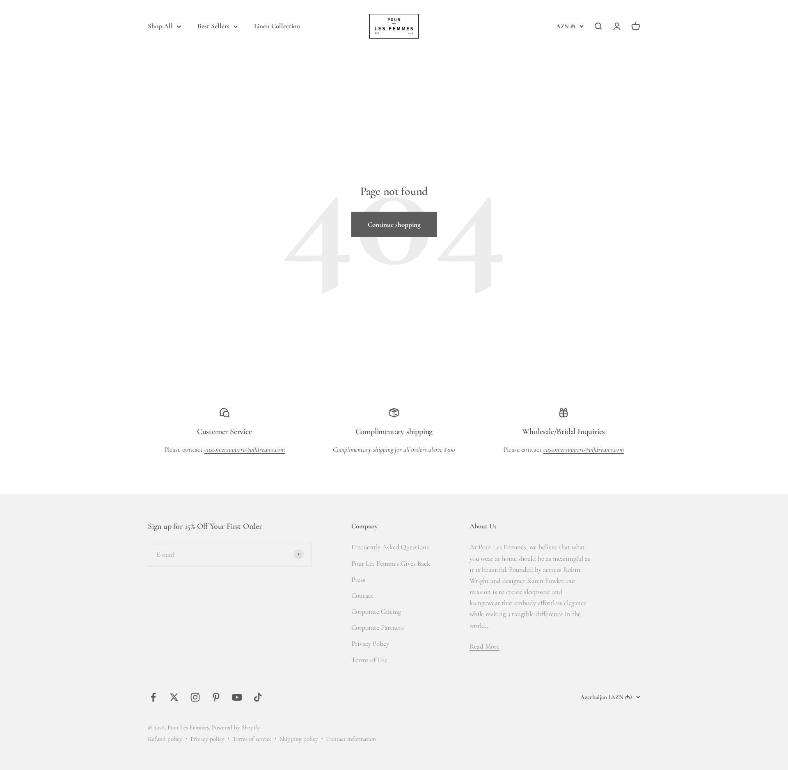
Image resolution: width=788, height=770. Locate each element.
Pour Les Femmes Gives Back (390, 563)
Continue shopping (394, 224)
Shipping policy (299, 739)
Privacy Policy (370, 643)
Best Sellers (213, 26)
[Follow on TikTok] (257, 697)
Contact (362, 595)
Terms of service (252, 739)
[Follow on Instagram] (195, 697)
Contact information (351, 739)
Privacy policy (207, 739)
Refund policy (165, 739)
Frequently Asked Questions (390, 547)
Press (358, 579)
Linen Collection (277, 26)
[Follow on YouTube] (237, 697)
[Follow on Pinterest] (216, 697)
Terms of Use (369, 660)
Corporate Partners (377, 627)
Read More (484, 646)
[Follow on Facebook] (153, 697)
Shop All (160, 26)
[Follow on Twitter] (174, 697)
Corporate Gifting (376, 611)
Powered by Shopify (236, 727)
